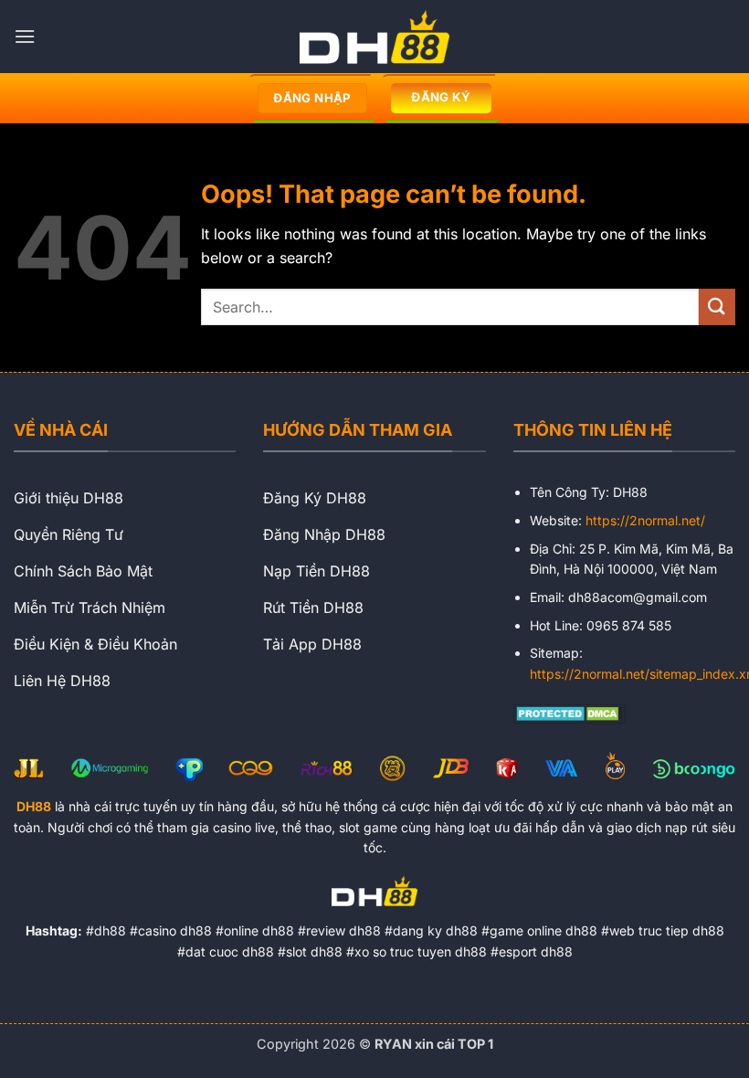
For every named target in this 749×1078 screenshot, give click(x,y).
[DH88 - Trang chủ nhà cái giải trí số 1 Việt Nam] (374, 36)
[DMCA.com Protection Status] (569, 712)
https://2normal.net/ (645, 520)
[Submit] (717, 306)
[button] (25, 36)
